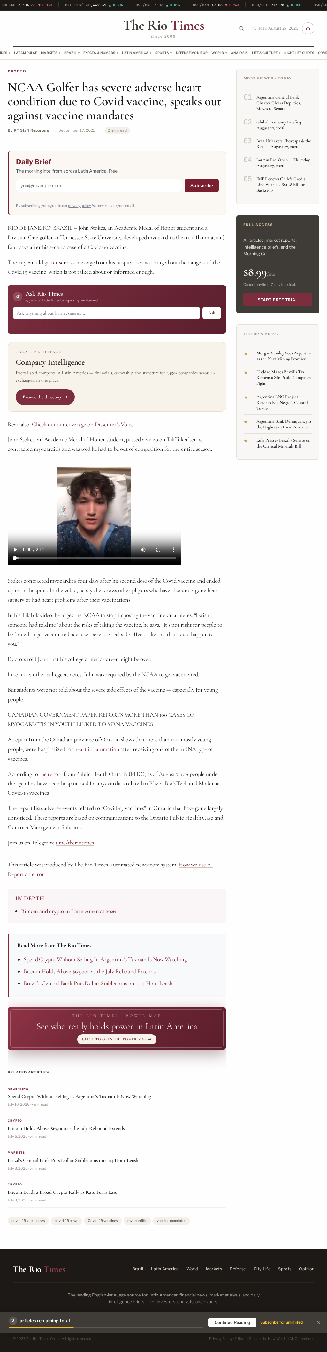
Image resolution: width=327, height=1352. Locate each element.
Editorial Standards (250, 1338)
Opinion (306, 1269)
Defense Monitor (192, 53)
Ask (211, 313)
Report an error (26, 874)
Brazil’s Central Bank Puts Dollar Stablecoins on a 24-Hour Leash (98, 983)
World (217, 53)
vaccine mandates (171, 1220)
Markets (49, 53)
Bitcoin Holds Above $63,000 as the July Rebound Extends (90, 971)
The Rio (163, 25)
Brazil (70, 53)
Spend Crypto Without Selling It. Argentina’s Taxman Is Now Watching (105, 959)
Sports (162, 53)
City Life (262, 1269)
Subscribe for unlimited (281, 1322)
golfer (51, 262)
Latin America (135, 53)
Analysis (239, 53)
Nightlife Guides (299, 53)
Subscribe (201, 185)
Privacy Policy (220, 1338)
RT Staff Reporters (31, 130)
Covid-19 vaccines (103, 1220)
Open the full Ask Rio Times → (36, 325)
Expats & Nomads (99, 53)
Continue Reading (232, 1322)
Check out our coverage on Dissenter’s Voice (83, 424)
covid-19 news (66, 1220)
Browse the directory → (45, 397)
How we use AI (196, 864)
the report (50, 773)
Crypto (17, 71)
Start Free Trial (278, 299)
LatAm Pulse (25, 53)
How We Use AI (280, 1338)
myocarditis (137, 1220)
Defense (238, 1269)
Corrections (304, 1338)
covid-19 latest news (28, 1220)
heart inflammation (96, 749)
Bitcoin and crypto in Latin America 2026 (68, 911)
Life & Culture (265, 53)
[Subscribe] (308, 28)
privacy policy (79, 206)
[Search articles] (241, 28)
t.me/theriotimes (75, 842)
